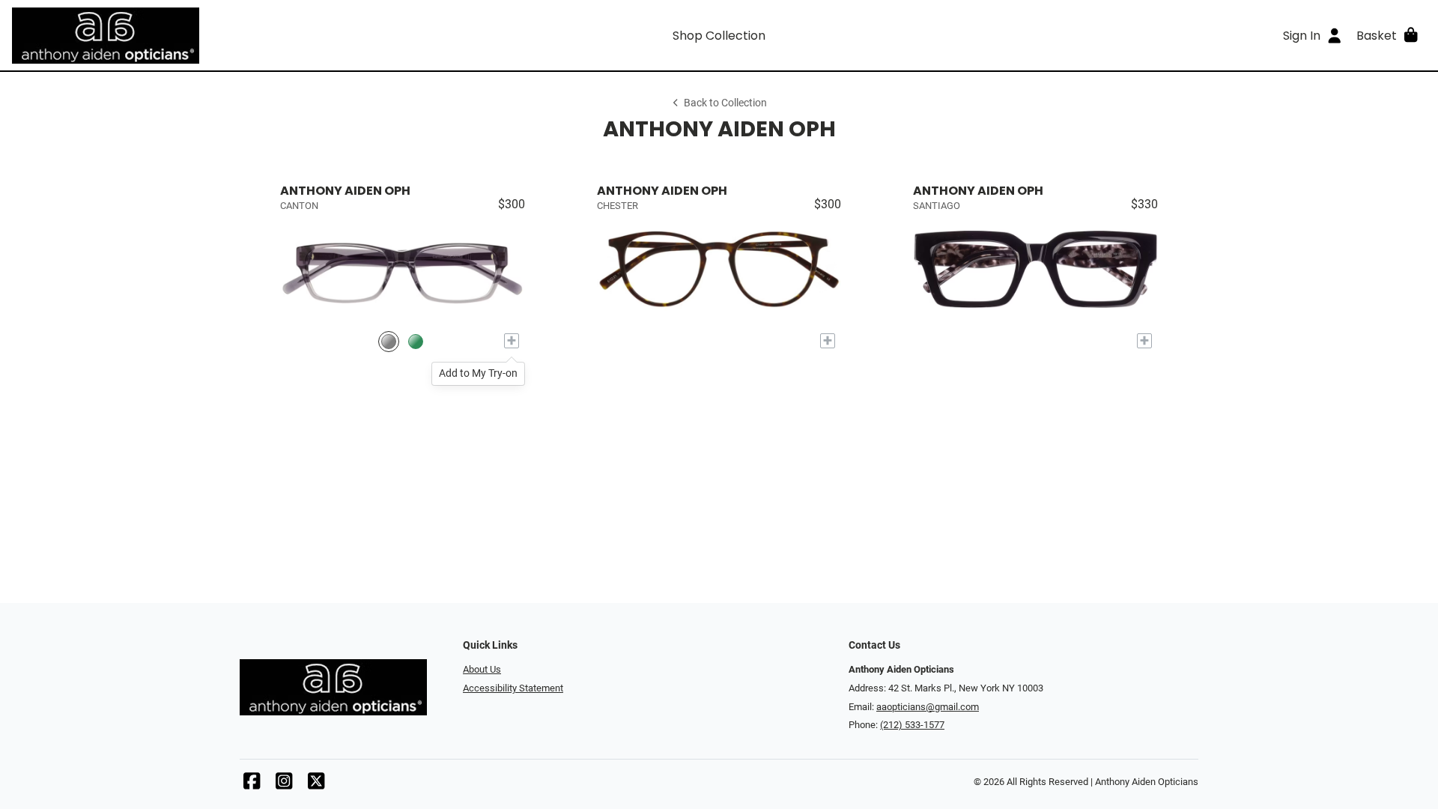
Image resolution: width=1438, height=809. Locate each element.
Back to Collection (725, 103)
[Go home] (188, 35)
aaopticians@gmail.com (927, 706)
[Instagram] (284, 784)
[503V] (388, 341)
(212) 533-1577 (912, 724)
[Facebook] (252, 784)
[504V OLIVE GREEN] (415, 341)
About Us (482, 669)
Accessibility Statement (513, 688)
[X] (316, 784)
